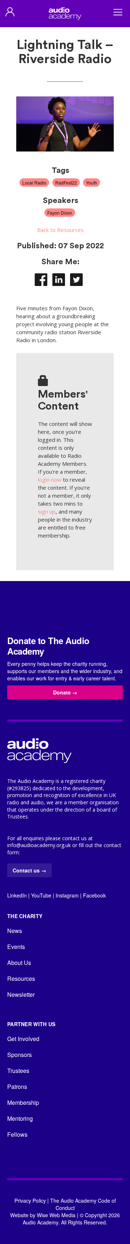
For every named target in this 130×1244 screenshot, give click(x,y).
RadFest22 (66, 182)
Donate (65, 692)
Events (16, 946)
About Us (19, 962)
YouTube (41, 895)
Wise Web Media (56, 1215)
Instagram (67, 895)
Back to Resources (60, 229)
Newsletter (21, 994)
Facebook (94, 895)
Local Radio (34, 182)
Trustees (18, 1070)
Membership (23, 1102)
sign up (47, 511)
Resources (21, 978)
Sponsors (19, 1054)
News (14, 930)
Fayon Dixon (59, 213)
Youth (91, 182)
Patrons (17, 1086)
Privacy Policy (30, 1200)
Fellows (17, 1134)
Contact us (29, 870)
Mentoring (20, 1118)
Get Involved (23, 1038)
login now (49, 479)
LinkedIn (17, 895)
